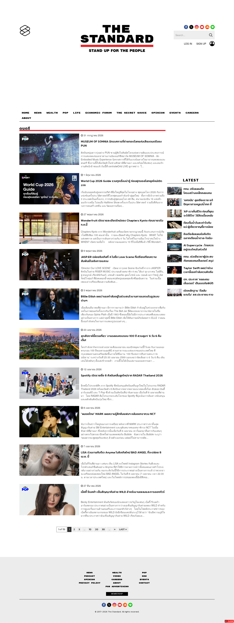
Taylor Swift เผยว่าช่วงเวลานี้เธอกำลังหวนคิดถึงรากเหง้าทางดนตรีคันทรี (198, 270)
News (90, 573)
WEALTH (52, 113)
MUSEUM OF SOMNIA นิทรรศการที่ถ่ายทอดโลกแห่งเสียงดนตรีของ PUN (121, 143)
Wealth (117, 573)
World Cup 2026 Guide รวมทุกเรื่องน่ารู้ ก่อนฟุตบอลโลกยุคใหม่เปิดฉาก (121, 183)
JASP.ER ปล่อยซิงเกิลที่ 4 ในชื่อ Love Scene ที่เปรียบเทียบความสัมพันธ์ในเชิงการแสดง (119, 259)
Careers (117, 579)
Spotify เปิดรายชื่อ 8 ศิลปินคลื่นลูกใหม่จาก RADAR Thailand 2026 (122, 375)
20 (96, 529)
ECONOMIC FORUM (98, 113)
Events (144, 579)
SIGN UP (201, 43)
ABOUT (26, 118)
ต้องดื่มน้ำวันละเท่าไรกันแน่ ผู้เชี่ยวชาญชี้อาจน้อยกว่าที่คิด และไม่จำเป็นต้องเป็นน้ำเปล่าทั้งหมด (198, 224)
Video (117, 576)
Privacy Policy (89, 583)
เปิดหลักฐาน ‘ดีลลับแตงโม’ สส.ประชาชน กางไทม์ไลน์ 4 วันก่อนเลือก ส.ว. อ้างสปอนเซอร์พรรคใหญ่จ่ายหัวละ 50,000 (198, 292)
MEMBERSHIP (117, 594)
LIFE (77, 113)
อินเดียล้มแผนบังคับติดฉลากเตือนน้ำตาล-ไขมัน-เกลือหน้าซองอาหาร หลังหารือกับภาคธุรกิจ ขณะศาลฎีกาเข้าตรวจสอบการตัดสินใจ (198, 236)
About (117, 583)
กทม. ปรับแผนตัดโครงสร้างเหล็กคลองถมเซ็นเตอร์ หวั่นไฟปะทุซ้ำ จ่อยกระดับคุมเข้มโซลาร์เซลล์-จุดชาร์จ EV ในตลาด (197, 191)
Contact (144, 583)
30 (103, 529)
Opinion (89, 579)
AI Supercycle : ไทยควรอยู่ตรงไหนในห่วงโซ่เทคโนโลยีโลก (198, 247)
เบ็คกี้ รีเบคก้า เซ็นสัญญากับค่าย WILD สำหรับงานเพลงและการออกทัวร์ (123, 492)
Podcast (89, 576)
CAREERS (192, 113)
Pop (144, 573)
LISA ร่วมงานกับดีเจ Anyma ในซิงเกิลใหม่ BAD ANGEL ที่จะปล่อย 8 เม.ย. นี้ (121, 454)
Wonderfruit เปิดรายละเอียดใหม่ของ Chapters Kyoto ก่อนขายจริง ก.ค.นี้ (122, 222)
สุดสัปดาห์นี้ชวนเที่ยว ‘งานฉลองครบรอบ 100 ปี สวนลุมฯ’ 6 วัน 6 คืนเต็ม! (121, 338)
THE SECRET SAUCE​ (131, 113)
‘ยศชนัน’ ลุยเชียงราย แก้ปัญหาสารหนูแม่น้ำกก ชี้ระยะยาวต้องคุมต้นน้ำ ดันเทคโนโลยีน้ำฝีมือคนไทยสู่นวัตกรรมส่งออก (198, 202)
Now (144, 576)
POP (65, 113)
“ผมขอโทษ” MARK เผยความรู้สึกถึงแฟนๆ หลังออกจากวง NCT (118, 414)
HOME (25, 113)
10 (90, 529)
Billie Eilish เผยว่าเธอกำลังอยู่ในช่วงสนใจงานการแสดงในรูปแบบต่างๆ (120, 298)
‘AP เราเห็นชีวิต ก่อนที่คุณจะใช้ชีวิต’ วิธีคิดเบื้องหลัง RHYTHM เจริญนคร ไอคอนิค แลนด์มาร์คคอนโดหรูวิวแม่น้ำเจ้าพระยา (198, 213)
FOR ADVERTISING (117, 586)
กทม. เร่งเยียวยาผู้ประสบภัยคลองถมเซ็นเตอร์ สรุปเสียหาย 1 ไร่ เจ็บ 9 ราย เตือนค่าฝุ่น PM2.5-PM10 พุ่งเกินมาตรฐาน (198, 258)
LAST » (123, 529)
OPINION (158, 113)
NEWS (38, 113)
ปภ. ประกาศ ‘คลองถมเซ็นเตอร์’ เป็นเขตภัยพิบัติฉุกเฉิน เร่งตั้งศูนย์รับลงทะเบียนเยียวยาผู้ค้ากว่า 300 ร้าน (198, 281)
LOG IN (188, 43)
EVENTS (175, 113)
